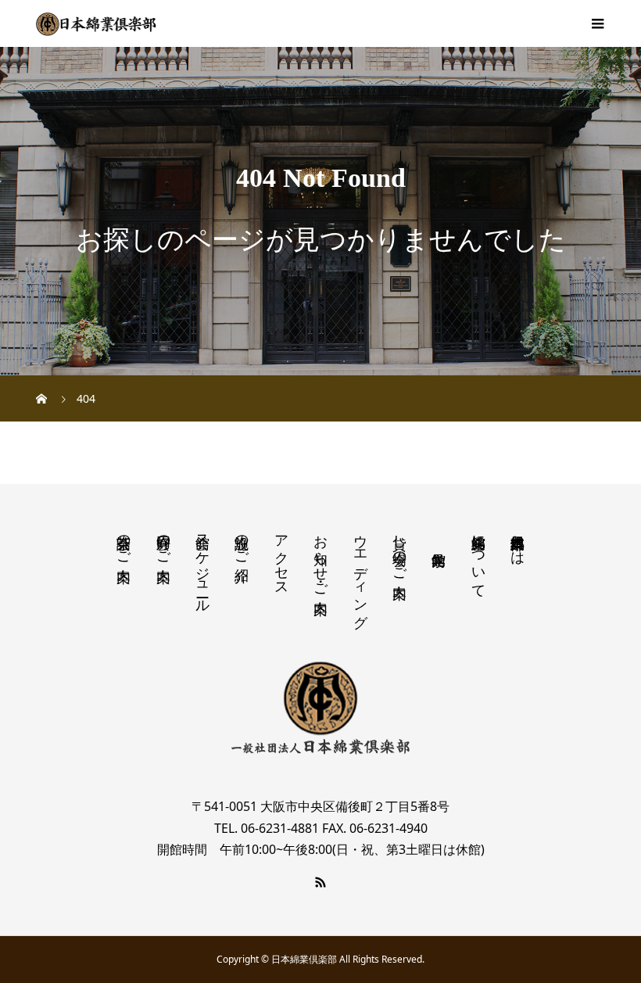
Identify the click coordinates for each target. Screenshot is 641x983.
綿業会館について (478, 558)
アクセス (281, 558)
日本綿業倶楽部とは (517, 542)
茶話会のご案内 (123, 542)
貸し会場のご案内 (399, 550)
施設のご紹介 (241, 542)
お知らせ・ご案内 (320, 558)
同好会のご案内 (163, 542)
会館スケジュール (202, 566)
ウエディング (360, 573)
